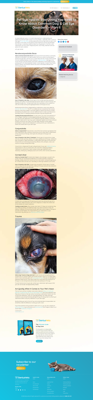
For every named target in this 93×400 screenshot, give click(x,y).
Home (34, 382)
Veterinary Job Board (67, 385)
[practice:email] (39, 307)
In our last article (24, 41)
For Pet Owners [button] (53, 8)
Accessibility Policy (50, 393)
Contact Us (49, 385)
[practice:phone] (19, 307)
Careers (48, 387)
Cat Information (35, 389)
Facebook (24, 308)
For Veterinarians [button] (65, 8)
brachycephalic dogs (38, 278)
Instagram (29, 308)
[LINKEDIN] (63, 42)
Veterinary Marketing (67, 382)
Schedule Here (64, 1)
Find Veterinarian (36, 383)
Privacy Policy (65, 393)
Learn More (39, 341)
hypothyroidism (42, 60)
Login (64, 391)
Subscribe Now (21, 368)
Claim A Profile (35, 385)
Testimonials (49, 389)
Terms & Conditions (50, 391)
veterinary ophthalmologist (37, 212)
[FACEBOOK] (61, 42)
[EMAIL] (58, 42)
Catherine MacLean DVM (19, 311)
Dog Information (36, 387)
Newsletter (65, 387)
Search (64, 389)
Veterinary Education (67, 383)
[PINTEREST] (68, 42)
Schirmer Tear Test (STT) (21, 109)
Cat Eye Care (62, 76)
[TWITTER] (65, 42)
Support (48, 383)
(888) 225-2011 (68, 396)
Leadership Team (50, 382)
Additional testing (51, 146)
